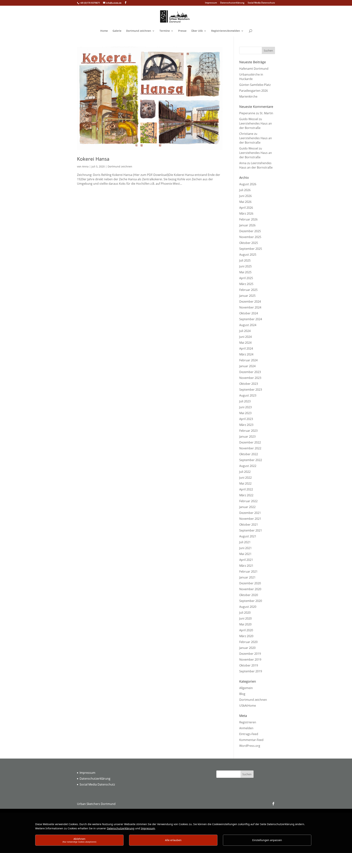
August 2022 (247, 466)
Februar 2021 (248, 571)
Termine (165, 31)
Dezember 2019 (250, 654)
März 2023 (246, 425)
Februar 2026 (248, 219)
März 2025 (246, 284)
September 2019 (250, 671)
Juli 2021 (245, 542)
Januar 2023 (247, 436)
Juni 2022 (245, 478)
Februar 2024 (248, 360)
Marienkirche (248, 96)
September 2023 (250, 390)
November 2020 (250, 589)
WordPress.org (249, 746)
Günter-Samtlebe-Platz (255, 85)
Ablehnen (79, 840)
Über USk (197, 31)
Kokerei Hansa (93, 159)
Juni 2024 (245, 337)
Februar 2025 (248, 290)
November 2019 (250, 659)
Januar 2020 (247, 648)
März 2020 (246, 636)
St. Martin (266, 113)
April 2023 (246, 419)
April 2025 (246, 278)
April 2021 (246, 560)
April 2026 (246, 208)
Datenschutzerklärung (232, 3)
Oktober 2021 (248, 525)
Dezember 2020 (250, 583)
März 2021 (246, 566)
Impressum (211, 3)
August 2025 (247, 255)
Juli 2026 (245, 190)
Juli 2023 (245, 401)
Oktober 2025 (248, 243)
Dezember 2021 (250, 513)
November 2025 (250, 237)
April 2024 (246, 348)
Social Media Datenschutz (261, 3)
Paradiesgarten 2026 (253, 91)
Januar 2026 (247, 225)
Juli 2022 (245, 472)
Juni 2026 (245, 196)
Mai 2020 (245, 624)
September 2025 (250, 249)
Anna (85, 166)
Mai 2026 (245, 202)
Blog (242, 694)
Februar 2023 (248, 431)
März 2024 (246, 354)
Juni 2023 (245, 407)
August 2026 (247, 184)
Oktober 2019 (248, 665)
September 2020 (250, 601)
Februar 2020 (248, 642)
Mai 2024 (245, 343)
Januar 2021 (247, 577)
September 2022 (250, 460)
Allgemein (246, 688)
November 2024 (250, 307)
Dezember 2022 (250, 442)
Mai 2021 (245, 554)
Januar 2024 (247, 366)
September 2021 (250, 530)
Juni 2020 (245, 618)
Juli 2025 (245, 260)
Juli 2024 (245, 331)
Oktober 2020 (248, 595)
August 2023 (247, 395)
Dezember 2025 (250, 231)
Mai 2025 (245, 272)
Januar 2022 (247, 507)
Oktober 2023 (248, 384)
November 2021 (250, 519)
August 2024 (247, 325)
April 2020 (246, 630)
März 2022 (246, 495)
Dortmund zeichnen (138, 31)
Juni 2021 (245, 548)
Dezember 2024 (250, 301)
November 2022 (250, 448)
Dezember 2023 (250, 372)
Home (104, 31)
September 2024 (250, 319)
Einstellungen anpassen (267, 840)
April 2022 (246, 489)
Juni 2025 (245, 266)
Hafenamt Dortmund (253, 69)
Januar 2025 (247, 296)
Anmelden (246, 728)
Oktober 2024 (248, 313)
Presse (182, 31)
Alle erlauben (173, 840)
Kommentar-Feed (251, 740)
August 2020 (247, 607)
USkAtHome (247, 706)
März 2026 (246, 213)
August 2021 (247, 536)
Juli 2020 (245, 613)
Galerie (117, 31)
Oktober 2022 (248, 454)
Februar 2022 (248, 501)
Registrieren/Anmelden (225, 31)
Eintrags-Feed (248, 734)
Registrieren (247, 722)
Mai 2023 (245, 413)
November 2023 (250, 378)
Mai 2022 (245, 483)
